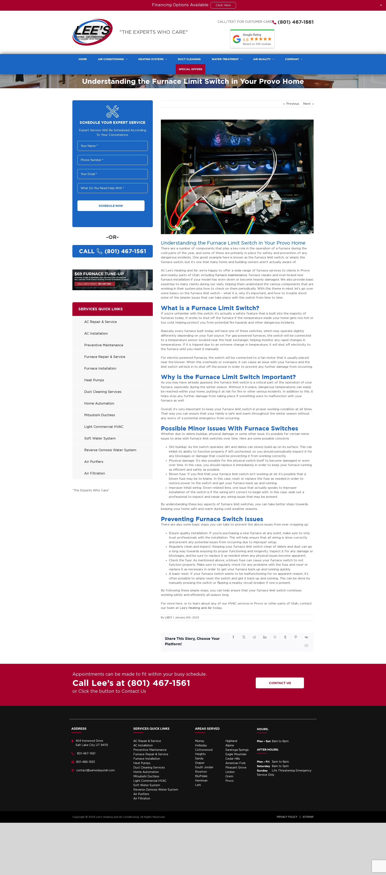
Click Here (223, 5)
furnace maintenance (231, 275)
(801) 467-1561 (295, 22)
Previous (292, 103)
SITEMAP (308, 817)
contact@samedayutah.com (95, 770)
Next (307, 103)
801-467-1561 (86, 753)
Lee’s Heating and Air (196, 608)
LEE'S (168, 617)
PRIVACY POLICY (287, 817)
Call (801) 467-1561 (112, 251)
